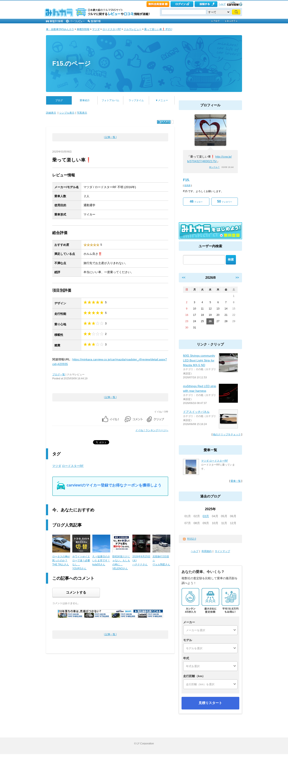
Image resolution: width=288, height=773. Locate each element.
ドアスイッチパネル (196, 411)
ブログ (59, 100)
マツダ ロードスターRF (214, 460)
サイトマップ (222, 551)
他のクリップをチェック (227, 434)
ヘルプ (222, 4)
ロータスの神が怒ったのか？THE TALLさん (61, 560)
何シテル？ (214, 167)
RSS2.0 (191, 538)
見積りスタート (210, 703)
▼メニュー (161, 100)
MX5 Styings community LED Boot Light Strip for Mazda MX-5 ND (199, 360)
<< (183, 277)
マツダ (96, 29)
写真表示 (82, 112)
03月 (206, 516)
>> (237, 277)
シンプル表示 (66, 112)
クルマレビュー (132, 29)
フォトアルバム (110, 100)
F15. (186, 180)
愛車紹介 (85, 100)
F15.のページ (71, 63)
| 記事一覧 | (110, 137)
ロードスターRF (111, 29)
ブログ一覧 (58, 374)
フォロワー (224, 201)
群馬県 (187, 185)
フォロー (196, 201)
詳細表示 (51, 112)
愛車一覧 (236, 480)
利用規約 (207, 551)
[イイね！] (164, 122)
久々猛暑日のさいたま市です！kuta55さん (101, 560)
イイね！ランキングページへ (151, 430)
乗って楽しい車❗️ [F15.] (158, 29)
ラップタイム (136, 100)
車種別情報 (83, 29)
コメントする (76, 592)
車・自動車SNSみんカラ (60, 29)
